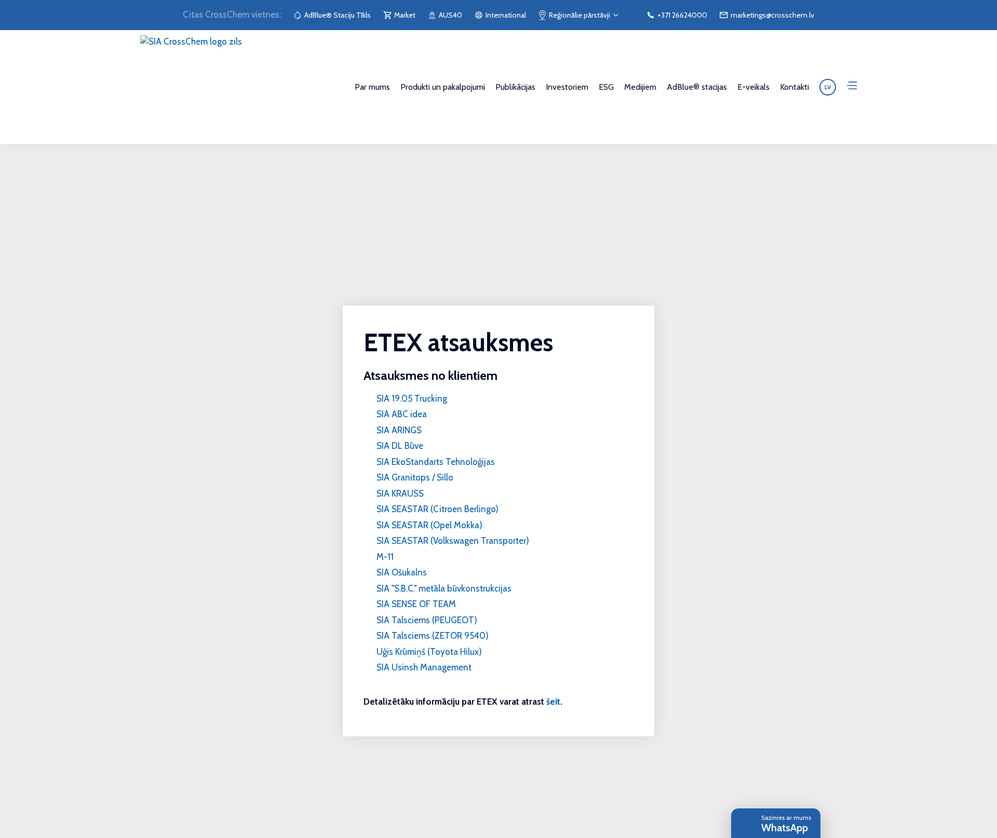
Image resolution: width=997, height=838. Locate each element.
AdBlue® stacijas (697, 87)
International (506, 15)
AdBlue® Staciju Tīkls (337, 15)
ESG (606, 87)
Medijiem (640, 87)
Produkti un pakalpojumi (442, 87)
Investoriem (567, 87)
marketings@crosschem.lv (772, 15)
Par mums (372, 87)
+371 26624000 (682, 15)
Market (404, 15)
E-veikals (753, 87)
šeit (553, 701)
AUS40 (450, 15)
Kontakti (794, 87)
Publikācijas (515, 87)
